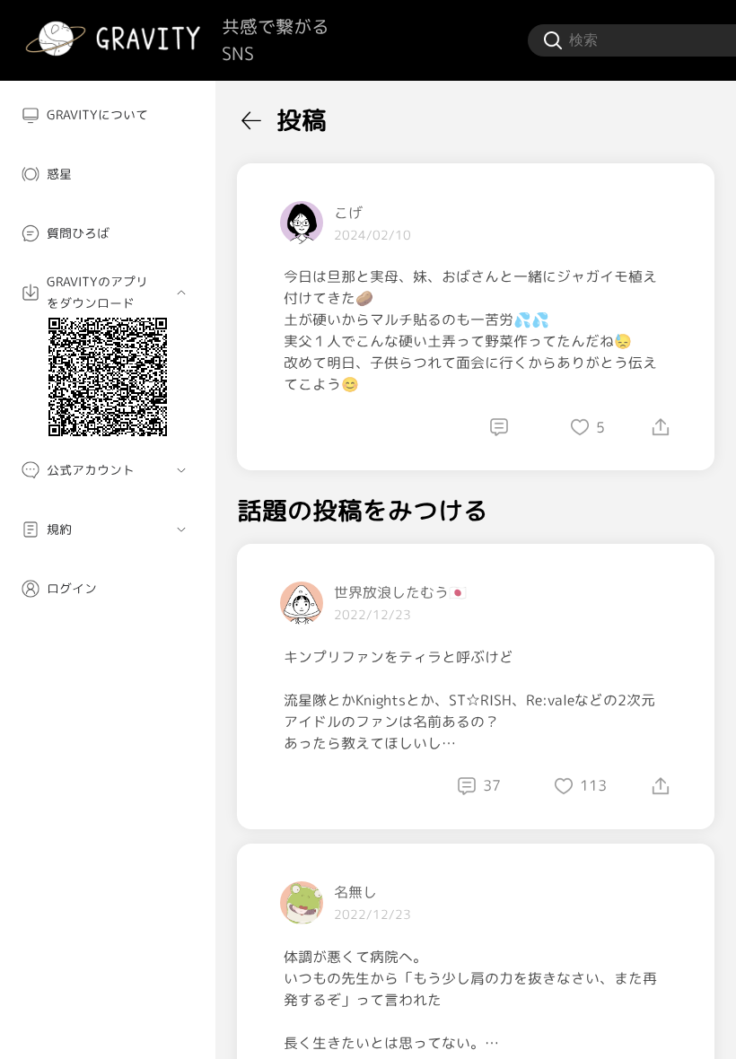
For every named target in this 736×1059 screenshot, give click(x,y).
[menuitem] (108, 115)
